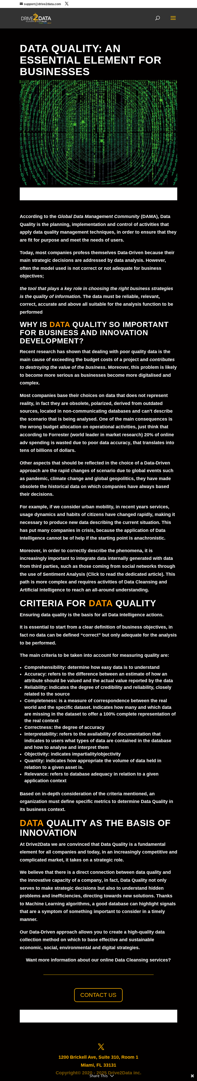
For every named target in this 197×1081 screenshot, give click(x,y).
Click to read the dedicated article (125, 574)
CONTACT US (98, 995)
